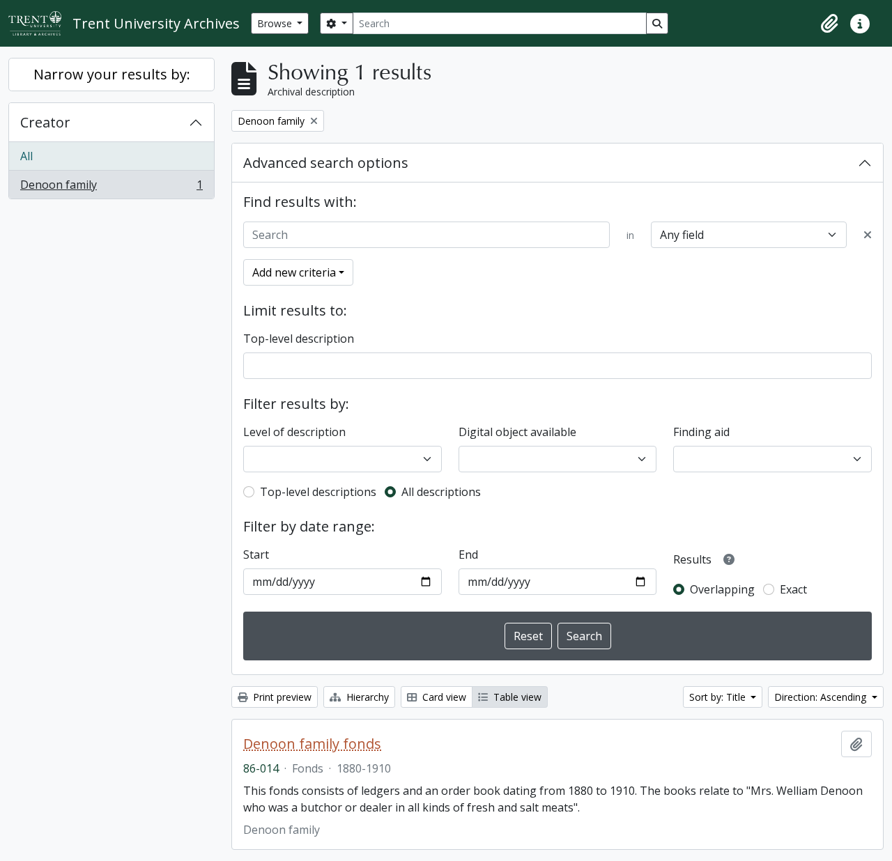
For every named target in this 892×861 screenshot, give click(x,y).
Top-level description (298, 338)
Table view (516, 697)
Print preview (281, 697)
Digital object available (517, 432)
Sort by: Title (718, 697)
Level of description (294, 432)
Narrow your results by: (111, 74)
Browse (276, 23)
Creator (45, 122)
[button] (829, 23)
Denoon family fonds (312, 744)
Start (256, 554)
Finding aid (701, 432)
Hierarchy (366, 697)
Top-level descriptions (318, 491)
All (26, 156)
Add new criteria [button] (294, 272)
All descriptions (441, 491)
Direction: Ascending (821, 697)
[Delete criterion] (867, 234)
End (468, 554)
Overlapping (722, 589)
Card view (443, 697)
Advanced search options (325, 162)
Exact (793, 589)
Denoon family (111, 188)
